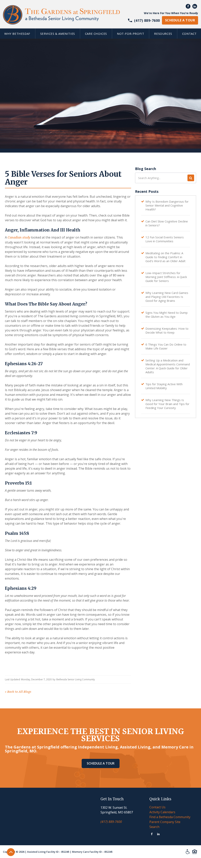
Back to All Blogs (18, 691)
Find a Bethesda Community (169, 817)
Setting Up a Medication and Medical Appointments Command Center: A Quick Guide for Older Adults (167, 366)
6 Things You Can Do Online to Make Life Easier (165, 346)
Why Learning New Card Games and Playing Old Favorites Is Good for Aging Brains (166, 297)
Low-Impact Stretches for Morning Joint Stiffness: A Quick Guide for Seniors (166, 277)
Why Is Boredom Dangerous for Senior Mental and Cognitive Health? (167, 205)
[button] (57, 33)
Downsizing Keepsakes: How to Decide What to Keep (166, 330)
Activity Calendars (162, 812)
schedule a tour (180, 20)
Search (154, 827)
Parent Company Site (164, 822)
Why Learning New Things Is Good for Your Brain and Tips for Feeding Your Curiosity (167, 404)
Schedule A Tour (100, 763)
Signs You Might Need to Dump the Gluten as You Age (166, 314)
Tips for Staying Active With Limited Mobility (164, 386)
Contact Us (157, 807)
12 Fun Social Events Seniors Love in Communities (164, 239)
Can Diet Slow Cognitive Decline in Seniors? (166, 223)
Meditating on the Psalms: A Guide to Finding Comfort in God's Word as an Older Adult (165, 257)
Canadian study (18, 237)
